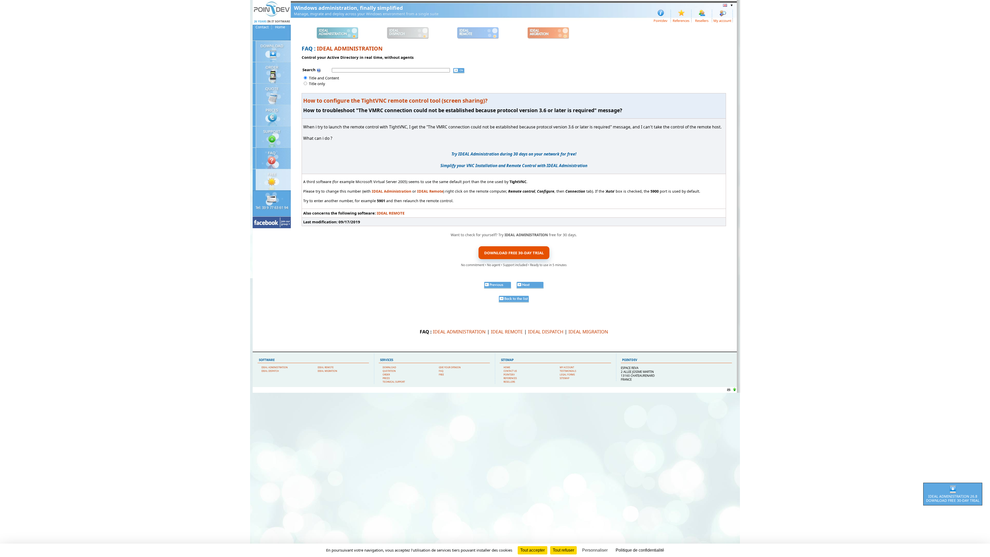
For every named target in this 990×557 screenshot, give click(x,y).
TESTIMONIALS (568, 371)
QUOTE (271, 88)
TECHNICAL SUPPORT (394, 381)
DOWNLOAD (271, 45)
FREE (272, 174)
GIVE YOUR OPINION (450, 367)
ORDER (272, 67)
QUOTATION (389, 371)
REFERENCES (510, 378)
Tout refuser (563, 550)
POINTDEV (509, 374)
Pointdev (660, 20)
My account (722, 20)
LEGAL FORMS (567, 374)
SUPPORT (271, 131)
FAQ (272, 152)
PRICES (272, 109)
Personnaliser (595, 550)
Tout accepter (532, 550)
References (681, 20)
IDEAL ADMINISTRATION (350, 48)
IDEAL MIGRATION (588, 332)
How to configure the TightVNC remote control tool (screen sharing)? (395, 100)
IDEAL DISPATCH (545, 332)
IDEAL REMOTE (391, 213)
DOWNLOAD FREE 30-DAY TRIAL (514, 252)
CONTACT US (510, 371)
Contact (262, 27)
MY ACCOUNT (567, 367)
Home (280, 27)
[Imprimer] (728, 391)
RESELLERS (509, 381)
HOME (507, 367)
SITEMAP (564, 378)
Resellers (701, 20)
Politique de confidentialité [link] (640, 550)
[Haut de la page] (734, 391)
